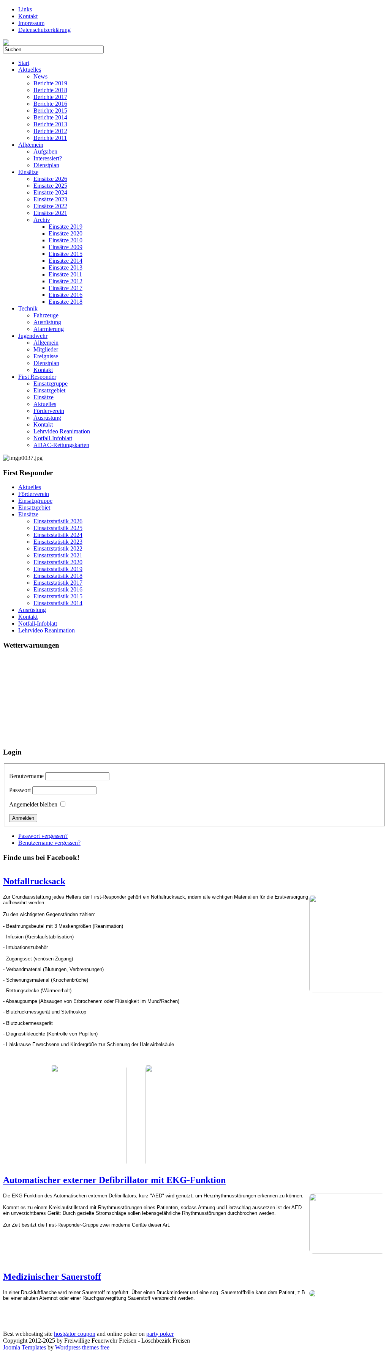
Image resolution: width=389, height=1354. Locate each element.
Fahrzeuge (46, 315)
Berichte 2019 (50, 83)
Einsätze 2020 (65, 233)
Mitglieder (45, 349)
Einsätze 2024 (50, 192)
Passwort (20, 790)
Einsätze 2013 (65, 267)
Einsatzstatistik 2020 (57, 562)
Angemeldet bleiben (33, 804)
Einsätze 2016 (65, 295)
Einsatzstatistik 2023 (57, 541)
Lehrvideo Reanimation (61, 431)
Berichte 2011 (50, 138)
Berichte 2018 (50, 90)
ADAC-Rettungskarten (61, 445)
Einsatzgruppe (50, 383)
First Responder (37, 376)
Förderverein (48, 411)
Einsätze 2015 (65, 254)
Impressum (31, 23)
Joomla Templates (24, 1347)
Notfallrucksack (34, 881)
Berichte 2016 (50, 103)
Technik (28, 308)
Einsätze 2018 (65, 301)
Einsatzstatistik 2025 (57, 528)
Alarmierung (48, 329)
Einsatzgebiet (49, 390)
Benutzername (26, 776)
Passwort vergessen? (43, 836)
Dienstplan (46, 165)
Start (23, 63)
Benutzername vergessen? (49, 842)
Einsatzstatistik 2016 (57, 589)
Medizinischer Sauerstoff (52, 1277)
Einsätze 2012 (65, 281)
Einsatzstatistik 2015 (57, 596)
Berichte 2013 (50, 124)
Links (25, 9)
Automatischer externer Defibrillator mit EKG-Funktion (114, 1180)
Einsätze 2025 (50, 185)
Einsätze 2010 (65, 240)
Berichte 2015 (50, 110)
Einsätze (28, 172)
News (40, 76)
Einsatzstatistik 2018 (57, 576)
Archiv (41, 220)
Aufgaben (45, 151)
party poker (160, 1333)
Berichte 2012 (50, 131)
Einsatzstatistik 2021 (57, 555)
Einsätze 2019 (65, 226)
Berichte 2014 (50, 117)
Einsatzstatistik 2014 (57, 603)
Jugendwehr (32, 336)
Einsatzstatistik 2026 (57, 521)
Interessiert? (47, 158)
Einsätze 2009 (65, 247)
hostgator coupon (74, 1333)
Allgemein (30, 144)
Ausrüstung (47, 322)
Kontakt (28, 16)
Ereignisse (45, 356)
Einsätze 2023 (50, 199)
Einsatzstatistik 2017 (57, 582)
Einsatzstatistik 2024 (57, 535)
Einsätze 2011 (65, 274)
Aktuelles (29, 69)
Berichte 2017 (50, 97)
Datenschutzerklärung (44, 30)
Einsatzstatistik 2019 (57, 569)
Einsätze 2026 (50, 179)
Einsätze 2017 (65, 288)
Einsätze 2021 (50, 213)
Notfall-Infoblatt (52, 438)
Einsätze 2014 (65, 260)
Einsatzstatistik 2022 (57, 548)
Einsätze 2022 (50, 206)
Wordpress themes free (82, 1347)
